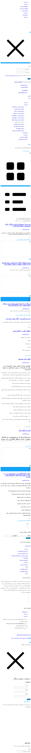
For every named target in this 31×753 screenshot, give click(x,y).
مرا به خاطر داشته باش (23, 75)
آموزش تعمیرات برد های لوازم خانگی (20, 555)
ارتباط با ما (25, 15)
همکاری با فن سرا (24, 8)
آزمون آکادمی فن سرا (23, 553)
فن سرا (26, 2)
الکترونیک (26, 557)
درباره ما (26, 17)
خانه (29, 155)
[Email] (27, 20)
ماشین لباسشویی (24, 571)
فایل (27, 566)
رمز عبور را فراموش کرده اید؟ (11, 75)
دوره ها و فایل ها (24, 85)
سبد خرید (26, 12)
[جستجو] (16, 221)
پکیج (27, 573)
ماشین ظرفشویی (24, 569)
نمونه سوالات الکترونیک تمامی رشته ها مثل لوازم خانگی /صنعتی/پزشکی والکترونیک (16, 263)
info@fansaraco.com (22, 92)
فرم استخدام (25, 611)
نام (27, 685)
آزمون (26, 549)
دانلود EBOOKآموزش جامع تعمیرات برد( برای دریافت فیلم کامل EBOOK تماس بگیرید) (17, 475)
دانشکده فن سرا (24, 6)
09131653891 (25, 90)
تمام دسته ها (27, 545)
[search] (29, 749)
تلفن (26, 694)
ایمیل (26, 689)
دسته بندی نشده (24, 564)
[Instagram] (27, 22)
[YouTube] (27, 24)
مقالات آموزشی (24, 87)
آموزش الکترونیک (24, 430)
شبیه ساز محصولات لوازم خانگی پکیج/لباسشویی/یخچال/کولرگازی (17, 225)
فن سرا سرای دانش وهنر (23, 634)
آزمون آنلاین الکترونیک (23, 551)
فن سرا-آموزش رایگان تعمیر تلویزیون (18, 319)
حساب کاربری (25, 10)
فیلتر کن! (28, 538)
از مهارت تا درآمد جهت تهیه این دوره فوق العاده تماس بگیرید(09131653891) (16, 304)
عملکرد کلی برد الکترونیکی (21, 331)
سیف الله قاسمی (25, 229)
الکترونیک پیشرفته (24, 359)
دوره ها (26, 4)
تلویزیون (26, 562)
